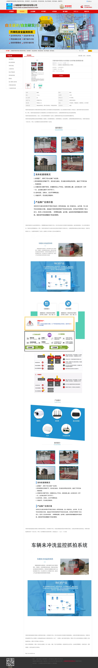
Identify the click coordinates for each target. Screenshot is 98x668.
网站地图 (55, 663)
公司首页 (11, 11)
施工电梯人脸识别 (13, 81)
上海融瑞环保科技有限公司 (69, 661)
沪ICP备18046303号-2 (58, 661)
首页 (84, 55)
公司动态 (54, 11)
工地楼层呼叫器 (12, 88)
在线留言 (61, 75)
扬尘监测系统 (12, 62)
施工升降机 (70, 64)
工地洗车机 (11, 68)
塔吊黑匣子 (11, 59)
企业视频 (33, 11)
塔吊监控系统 (12, 75)
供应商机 (22, 11)
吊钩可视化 (11, 65)
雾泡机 (10, 78)
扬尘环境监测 (12, 72)
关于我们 (43, 11)
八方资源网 (40, 663)
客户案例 (65, 11)
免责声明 (45, 663)
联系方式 (86, 11)
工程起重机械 (65, 64)
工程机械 (60, 64)
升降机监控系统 (12, 85)
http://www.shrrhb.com (30, 653)
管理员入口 (49, 663)
